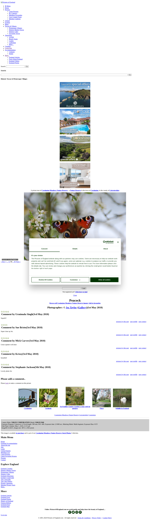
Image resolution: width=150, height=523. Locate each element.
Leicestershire (83, 415)
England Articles (14, 57)
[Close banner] (118, 242)
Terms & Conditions (84, 518)
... (7, 262)
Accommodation (10, 50)
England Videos (14, 61)
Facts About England (16, 59)
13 (9, 262)
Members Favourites (15, 15)
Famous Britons (6, 503)
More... (11, 44)
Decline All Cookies (46, 280)
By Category (13, 13)
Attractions (8, 35)
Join (2, 447)
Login (3, 449)
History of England (7, 501)
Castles (11, 41)
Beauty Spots (13, 39)
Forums (3, 458)
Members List (5, 452)
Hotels (11, 54)
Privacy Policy (96, 518)
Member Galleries (15, 19)
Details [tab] (75, 249)
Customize (74, 280)
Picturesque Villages (15, 28)
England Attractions (7, 476)
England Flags (5, 505)
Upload (7, 21)
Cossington (92, 415)
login (7, 383)
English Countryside (7, 478)
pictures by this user (122, 321)
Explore (7, 22)
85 (15, 262)
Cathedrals (12, 43)
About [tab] (105, 249)
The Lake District (6, 481)
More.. (7, 55)
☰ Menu (8, 6)
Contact (3, 460)
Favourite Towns (14, 33)
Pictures (7, 10)
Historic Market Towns (16, 30)
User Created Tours (15, 17)
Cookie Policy (107, 518)
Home (7, 8)
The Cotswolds (6, 479)
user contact (142, 321)
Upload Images (6, 451)
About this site (5, 445)
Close (75, 295)
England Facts (5, 497)
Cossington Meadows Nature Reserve (66, 415)
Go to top (4, 515)
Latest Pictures (13, 11)
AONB (11, 37)
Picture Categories (7, 483)
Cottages (12, 52)
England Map (5, 506)
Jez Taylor (13, 259)
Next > (18, 262)
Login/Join (8, 48)
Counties (8, 46)
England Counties (6, 468)
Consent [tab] (44, 249)
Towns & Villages (11, 26)
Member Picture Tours (8, 485)
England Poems (14, 63)
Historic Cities (13, 32)
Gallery (82, 307)
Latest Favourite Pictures (9, 456)
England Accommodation (9, 443)
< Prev (3, 262)
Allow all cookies (104, 280)
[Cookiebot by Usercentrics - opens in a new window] (104, 242)
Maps (6, 24)
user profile (133, 321)
